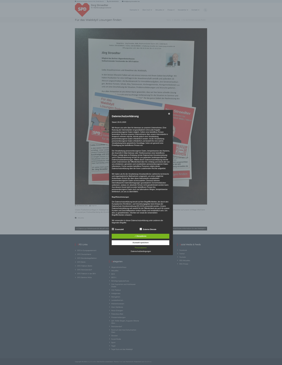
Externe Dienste (149, 229)
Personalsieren (141, 248)
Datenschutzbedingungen (141, 251)
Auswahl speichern (141, 243)
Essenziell (119, 229)
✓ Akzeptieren (140, 236)
